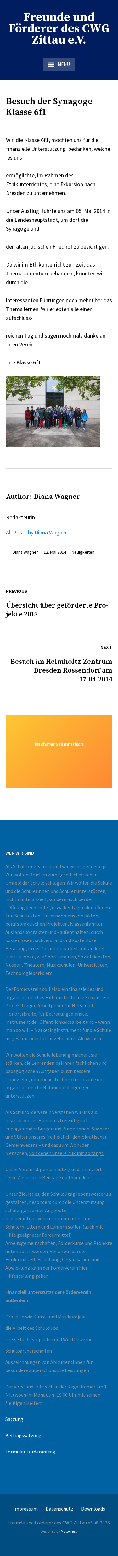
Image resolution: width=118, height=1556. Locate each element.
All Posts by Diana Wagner (36, 532)
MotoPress (69, 1531)
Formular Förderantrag (30, 1451)
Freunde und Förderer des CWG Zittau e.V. (59, 29)
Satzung (14, 1419)
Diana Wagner (25, 552)
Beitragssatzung (23, 1435)
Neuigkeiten (83, 552)
